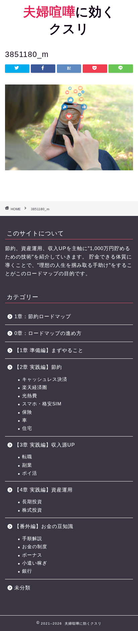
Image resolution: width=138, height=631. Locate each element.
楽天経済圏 (34, 387)
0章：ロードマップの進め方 (48, 333)
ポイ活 (29, 473)
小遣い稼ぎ (34, 563)
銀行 (27, 571)
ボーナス (32, 555)
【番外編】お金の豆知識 (43, 526)
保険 (27, 412)
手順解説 (32, 538)
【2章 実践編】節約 (38, 367)
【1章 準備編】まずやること (48, 350)
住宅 (27, 428)
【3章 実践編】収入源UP (44, 445)
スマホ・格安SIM (42, 403)
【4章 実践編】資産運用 (43, 490)
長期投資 (32, 501)
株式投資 (32, 510)
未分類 (22, 587)
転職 (27, 456)
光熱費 (29, 395)
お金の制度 (34, 546)
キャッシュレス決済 (44, 379)
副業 (27, 465)
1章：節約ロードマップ (45, 316)
